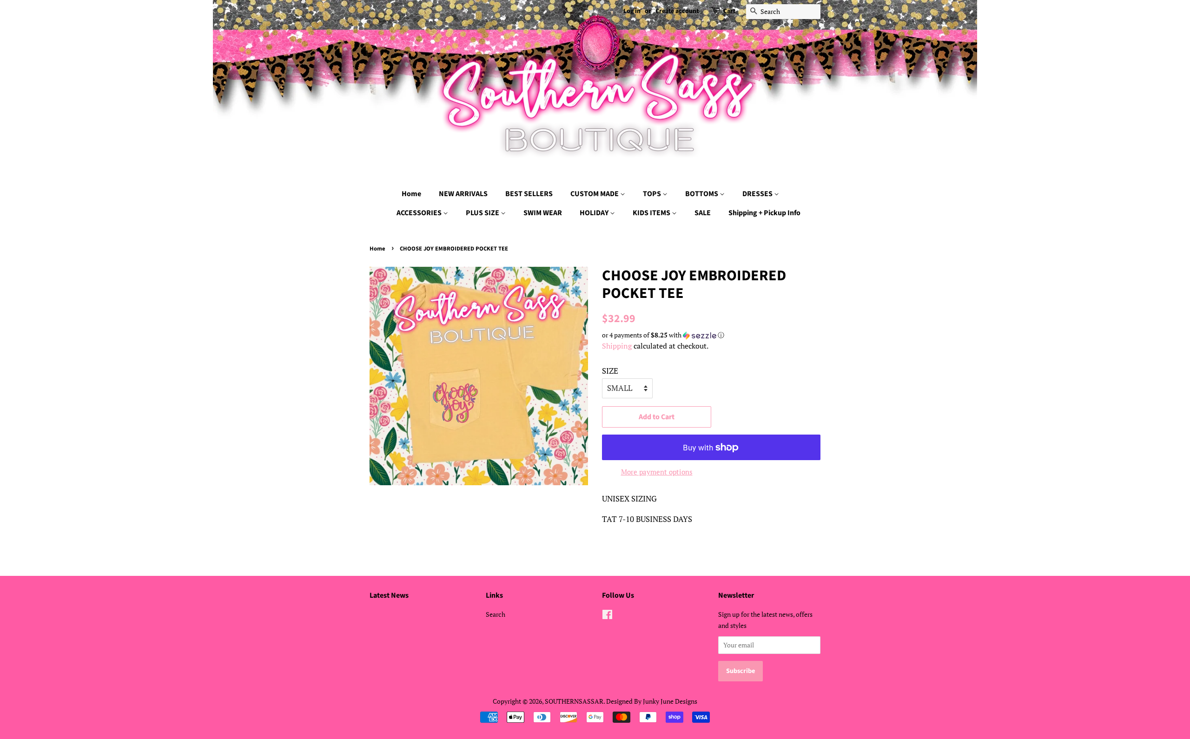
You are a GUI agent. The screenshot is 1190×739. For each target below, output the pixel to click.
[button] (711, 335)
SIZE (610, 370)
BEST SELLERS (529, 194)
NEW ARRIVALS (463, 194)
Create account (677, 11)
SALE (702, 213)
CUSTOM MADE (595, 194)
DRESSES (758, 194)
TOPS (652, 194)
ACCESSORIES (420, 213)
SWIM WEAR (542, 213)
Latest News (389, 595)
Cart (729, 11)
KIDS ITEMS (652, 213)
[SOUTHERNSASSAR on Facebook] (607, 616)
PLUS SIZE (483, 213)
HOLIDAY (595, 213)
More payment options (657, 471)
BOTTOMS (702, 194)
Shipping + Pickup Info (764, 213)
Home (411, 194)
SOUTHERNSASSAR (574, 701)
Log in (632, 11)
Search (495, 614)
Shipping (617, 346)
